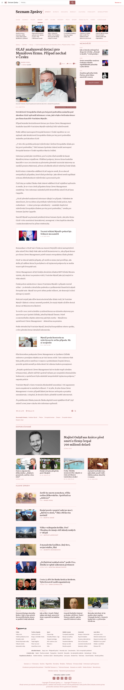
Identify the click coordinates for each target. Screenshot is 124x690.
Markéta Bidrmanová (52, 550)
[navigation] (2, 2)
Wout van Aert (35, 644)
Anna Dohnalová (55, 584)
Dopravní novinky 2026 (100, 639)
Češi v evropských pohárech (84, 651)
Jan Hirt (33, 639)
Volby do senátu (20, 644)
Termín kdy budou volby (22, 642)
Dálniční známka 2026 (100, 637)
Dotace (58, 417)
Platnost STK (97, 646)
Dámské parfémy (58, 656)
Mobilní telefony (37, 656)
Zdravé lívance (66, 639)
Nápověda (49, 664)
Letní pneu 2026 (98, 634)
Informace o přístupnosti (91, 664)
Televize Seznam (64, 667)
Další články (94, 82)
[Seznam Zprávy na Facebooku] (54, 678)
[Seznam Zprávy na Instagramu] (62, 678)
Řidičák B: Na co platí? (100, 642)
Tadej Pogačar (35, 642)
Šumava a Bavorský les (84, 639)
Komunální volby (20, 646)
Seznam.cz (118, 2)
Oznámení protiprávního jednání (33, 667)
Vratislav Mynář (32, 417)
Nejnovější (85, 43)
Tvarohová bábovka (68, 642)
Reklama (69, 664)
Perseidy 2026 (63, 651)
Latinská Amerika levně (84, 644)
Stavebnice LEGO (48, 656)
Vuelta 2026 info (35, 634)
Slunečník (60, 653)
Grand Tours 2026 (36, 646)
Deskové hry (74, 656)
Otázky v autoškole (99, 644)
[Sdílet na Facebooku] (72, 411)
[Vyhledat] (72, 2)
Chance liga (50, 634)
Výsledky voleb (20, 639)
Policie (41, 417)
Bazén (37, 653)
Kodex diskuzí (87, 667)
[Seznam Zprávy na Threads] (66, 678)
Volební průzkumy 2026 (22, 637)
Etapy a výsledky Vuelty (37, 637)
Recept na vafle (67, 644)
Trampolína (53, 653)
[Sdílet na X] (75, 411)
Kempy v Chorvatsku (83, 634)
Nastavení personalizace (67, 671)
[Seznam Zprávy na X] (58, 678)
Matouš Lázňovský (51, 535)
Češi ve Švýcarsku (83, 642)
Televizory (81, 656)
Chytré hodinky (89, 656)
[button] (22, 28)
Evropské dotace (67, 417)
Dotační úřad (19, 420)
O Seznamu (35, 664)
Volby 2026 (19, 634)
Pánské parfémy (99, 656)
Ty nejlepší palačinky (68, 634)
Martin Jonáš (49, 517)
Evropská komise (49, 417)
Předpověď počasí (53, 651)
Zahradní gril (87, 653)
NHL (48, 646)
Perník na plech (67, 646)
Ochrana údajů (77, 664)
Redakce (62, 664)
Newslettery (96, 667)
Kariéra (42, 664)
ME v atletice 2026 (52, 642)
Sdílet (70, 63)
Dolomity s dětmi (82, 646)
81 (75, 63)
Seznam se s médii (76, 667)
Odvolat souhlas (53, 671)
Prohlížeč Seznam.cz (51, 667)
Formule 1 (49, 644)
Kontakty (56, 664)
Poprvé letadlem (82, 637)
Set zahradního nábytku (77, 653)
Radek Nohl (25, 62)
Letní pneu (67, 656)
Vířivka (94, 653)
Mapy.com (45, 651)
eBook (63, 63)
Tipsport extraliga (52, 639)
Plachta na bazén (44, 653)
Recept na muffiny (68, 637)
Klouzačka (66, 653)
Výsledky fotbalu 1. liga (53, 637)
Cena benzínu (72, 651)
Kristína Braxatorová (57, 567)
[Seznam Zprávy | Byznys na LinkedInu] (70, 678)
